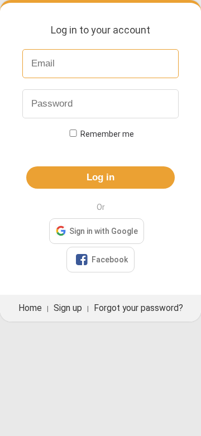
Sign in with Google (103, 231)
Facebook (101, 259)
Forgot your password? (138, 308)
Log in (100, 177)
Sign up (68, 308)
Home (30, 308)
